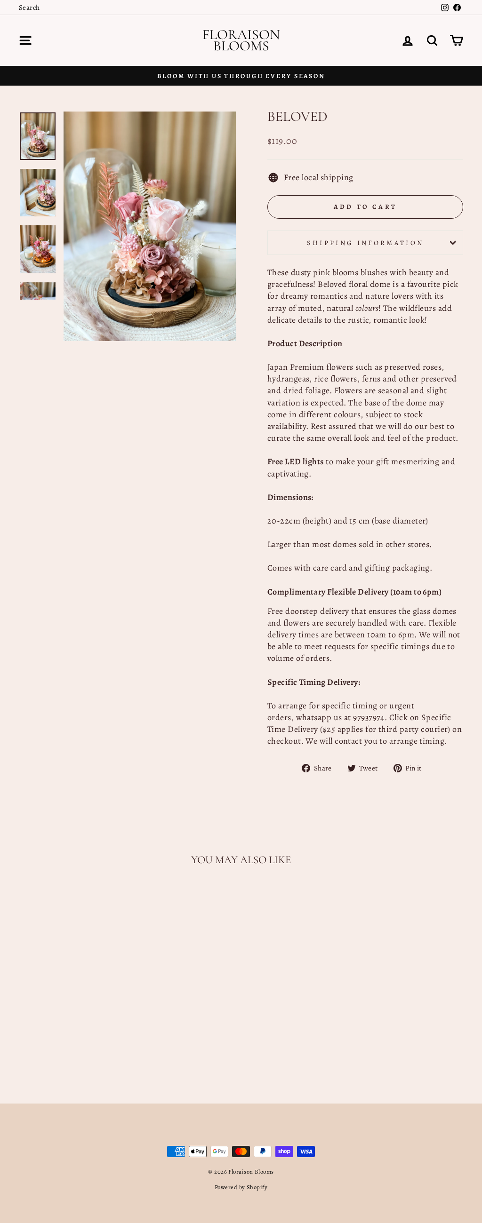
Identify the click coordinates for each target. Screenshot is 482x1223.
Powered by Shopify (241, 1187)
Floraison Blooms (241, 40)
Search (29, 7)
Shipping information (365, 242)
